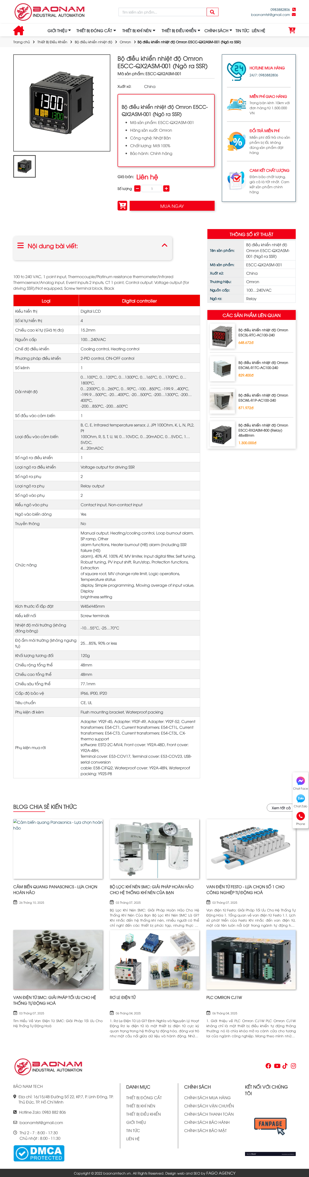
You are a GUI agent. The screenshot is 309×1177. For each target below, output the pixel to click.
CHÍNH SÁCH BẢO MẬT (205, 1130)
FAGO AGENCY (220, 1173)
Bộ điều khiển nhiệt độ (93, 41)
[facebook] (270, 1128)
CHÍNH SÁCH (216, 30)
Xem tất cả (281, 807)
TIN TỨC (242, 30)
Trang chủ (21, 41)
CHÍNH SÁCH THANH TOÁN (209, 1114)
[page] (268, 1067)
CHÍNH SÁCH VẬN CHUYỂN (209, 1105)
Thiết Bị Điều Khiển (52, 41)
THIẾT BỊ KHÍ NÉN (140, 1105)
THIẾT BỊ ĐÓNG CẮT (144, 1097)
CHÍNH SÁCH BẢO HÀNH (207, 1122)
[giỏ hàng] (292, 30)
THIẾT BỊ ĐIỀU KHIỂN (143, 1114)
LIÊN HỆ (258, 30)
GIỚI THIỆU (57, 30)
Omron (125, 41)
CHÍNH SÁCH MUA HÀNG (207, 1097)
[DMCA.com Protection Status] (38, 1152)
